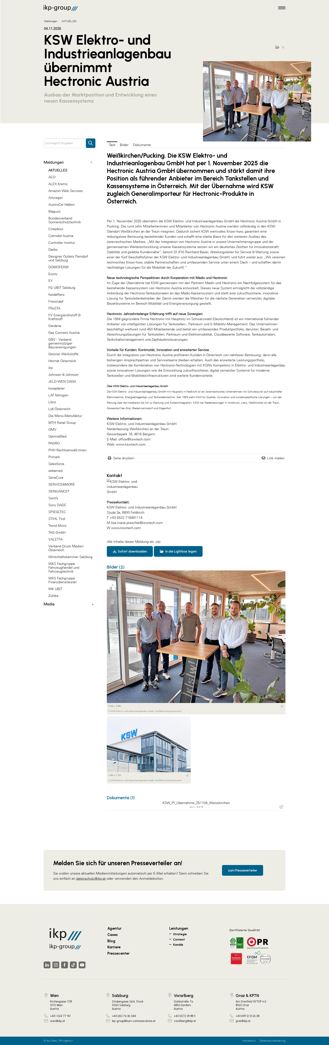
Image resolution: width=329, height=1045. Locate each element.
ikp (50, 368)
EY (50, 281)
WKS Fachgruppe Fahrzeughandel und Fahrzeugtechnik (63, 567)
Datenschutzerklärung (272, 1040)
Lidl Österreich (59, 409)
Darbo (52, 249)
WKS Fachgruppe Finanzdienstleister (62, 580)
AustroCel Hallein (61, 204)
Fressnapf (55, 301)
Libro (52, 402)
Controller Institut (61, 243)
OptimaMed (57, 436)
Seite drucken (123, 458)
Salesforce (56, 464)
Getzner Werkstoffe (63, 354)
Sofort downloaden (132, 551)
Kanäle (178, 944)
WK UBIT (55, 589)
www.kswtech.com (126, 528)
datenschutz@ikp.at (91, 878)
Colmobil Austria (60, 236)
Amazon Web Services (65, 191)
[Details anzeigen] (282, 706)
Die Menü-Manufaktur (65, 416)
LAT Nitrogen (58, 395)
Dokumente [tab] (142, 145)
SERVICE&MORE (61, 484)
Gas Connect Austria (64, 333)
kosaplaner (56, 388)
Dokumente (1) (121, 797)
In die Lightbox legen (180, 551)
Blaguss (54, 211)
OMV (52, 429)
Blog (111, 941)
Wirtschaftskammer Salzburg (70, 557)
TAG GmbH (56, 532)
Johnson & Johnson (63, 375)
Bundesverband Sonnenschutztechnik (64, 220)
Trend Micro (57, 526)
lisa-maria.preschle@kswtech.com (137, 523)
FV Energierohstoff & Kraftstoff (64, 317)
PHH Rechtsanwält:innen (67, 450)
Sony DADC (57, 505)
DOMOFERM (58, 267)
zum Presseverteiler (242, 870)
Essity (52, 274)
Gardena (54, 326)
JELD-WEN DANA (62, 381)
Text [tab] (112, 145)
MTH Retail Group (62, 423)
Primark (54, 457)
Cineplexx (55, 229)
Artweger (55, 198)
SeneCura (55, 478)
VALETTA (55, 539)
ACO (51, 177)
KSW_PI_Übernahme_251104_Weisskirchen (196, 803)
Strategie (180, 934)
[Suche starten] (90, 141)
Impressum (249, 1040)
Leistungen (178, 928)
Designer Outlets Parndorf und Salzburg (68, 258)
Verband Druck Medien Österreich (66, 548)
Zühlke (53, 596)
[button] (279, 47)
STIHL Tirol (56, 519)
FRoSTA (54, 308)
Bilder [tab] (124, 145)
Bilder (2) (116, 567)
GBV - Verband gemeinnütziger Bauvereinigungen (62, 343)
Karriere (114, 947)
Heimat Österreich (62, 361)
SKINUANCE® (58, 491)
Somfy (53, 498)
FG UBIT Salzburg (61, 288)
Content (179, 939)
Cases (112, 934)
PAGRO (54, 443)
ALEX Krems (58, 184)
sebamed (55, 471)
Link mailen (275, 458)
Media (49, 604)
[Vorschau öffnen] (257, 101)
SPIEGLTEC (57, 512)
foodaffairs (56, 294)
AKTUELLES (57, 170)
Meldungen (54, 162)
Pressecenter (118, 953)
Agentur (114, 928)
